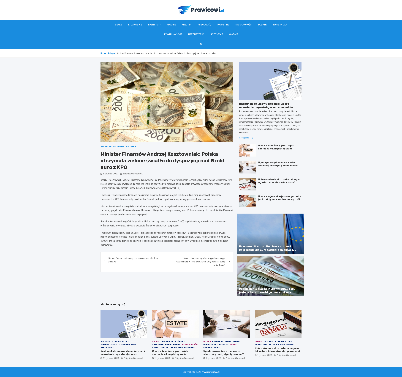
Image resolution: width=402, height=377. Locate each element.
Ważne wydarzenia (124, 146)
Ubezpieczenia (196, 34)
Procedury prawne (283, 344)
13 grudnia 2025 (111, 358)
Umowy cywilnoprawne (182, 347)
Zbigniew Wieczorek (133, 173)
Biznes (118, 24)
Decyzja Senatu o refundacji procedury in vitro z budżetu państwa (133, 260)
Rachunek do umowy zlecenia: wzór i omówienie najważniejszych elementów (122, 354)
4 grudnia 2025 (213, 358)
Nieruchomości (244, 24)
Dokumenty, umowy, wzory (114, 341)
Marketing (223, 24)
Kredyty (187, 24)
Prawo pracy (128, 344)
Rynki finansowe (173, 34)
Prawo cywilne (160, 347)
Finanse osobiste (110, 344)
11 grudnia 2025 (163, 358)
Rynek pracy (280, 24)
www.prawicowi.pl (211, 372)
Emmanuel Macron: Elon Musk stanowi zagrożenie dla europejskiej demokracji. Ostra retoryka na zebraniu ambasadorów (268, 250)
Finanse (171, 24)
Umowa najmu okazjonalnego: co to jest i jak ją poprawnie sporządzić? (279, 198)
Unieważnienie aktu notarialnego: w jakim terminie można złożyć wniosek (279, 182)
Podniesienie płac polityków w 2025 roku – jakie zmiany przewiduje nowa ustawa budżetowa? (268, 292)
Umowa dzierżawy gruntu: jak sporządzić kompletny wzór (276, 147)
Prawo (233, 344)
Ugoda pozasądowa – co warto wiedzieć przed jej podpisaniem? (278, 164)
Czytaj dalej (244, 137)
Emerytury (154, 24)
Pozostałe (217, 34)
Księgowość (204, 24)
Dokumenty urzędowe (173, 341)
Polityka (106, 146)
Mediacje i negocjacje (216, 344)
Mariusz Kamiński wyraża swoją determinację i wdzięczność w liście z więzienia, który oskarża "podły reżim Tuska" (200, 262)
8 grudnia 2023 (111, 173)
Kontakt (233, 34)
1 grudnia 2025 (264, 355)
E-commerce (135, 24)
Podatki (262, 24)
